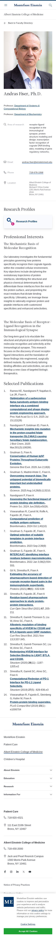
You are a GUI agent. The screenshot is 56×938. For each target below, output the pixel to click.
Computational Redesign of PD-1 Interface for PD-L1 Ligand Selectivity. (29, 682)
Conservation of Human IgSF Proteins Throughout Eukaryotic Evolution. (29, 460)
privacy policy (38, 910)
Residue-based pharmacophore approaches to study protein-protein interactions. (28, 601)
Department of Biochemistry (28, 114)
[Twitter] (23, 872)
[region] (28, 915)
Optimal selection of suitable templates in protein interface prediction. (27, 538)
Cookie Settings (28, 924)
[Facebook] (5, 872)
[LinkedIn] (17, 872)
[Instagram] (11, 872)
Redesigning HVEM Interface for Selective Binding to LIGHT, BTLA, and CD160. (30, 655)
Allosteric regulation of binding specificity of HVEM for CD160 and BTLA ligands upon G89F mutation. (30, 628)
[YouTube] (30, 872)
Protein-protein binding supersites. (30, 702)
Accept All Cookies (28, 931)
